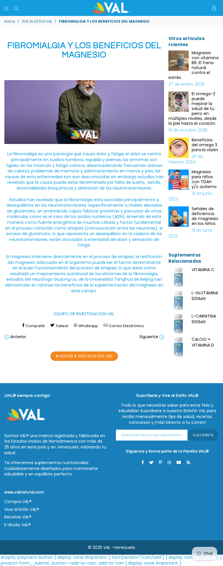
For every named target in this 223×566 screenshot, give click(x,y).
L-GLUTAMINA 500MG (205, 296)
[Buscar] (16, 8)
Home (9, 21)
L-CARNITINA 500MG (204, 319)
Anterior (18, 337)
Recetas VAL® (17, 517)
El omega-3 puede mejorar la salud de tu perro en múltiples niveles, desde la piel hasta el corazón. (192, 108)
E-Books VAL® (17, 525)
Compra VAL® (18, 501)
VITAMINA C (203, 270)
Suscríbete (203, 435)
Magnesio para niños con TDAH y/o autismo (204, 179)
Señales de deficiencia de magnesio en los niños (205, 216)
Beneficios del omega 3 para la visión (205, 145)
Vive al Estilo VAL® (21, 509)
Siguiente (148, 337)
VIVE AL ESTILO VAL (36, 21)
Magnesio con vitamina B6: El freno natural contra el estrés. (193, 65)
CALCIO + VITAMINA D (203, 342)
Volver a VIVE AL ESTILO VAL (84, 355)
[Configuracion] (214, 8)
